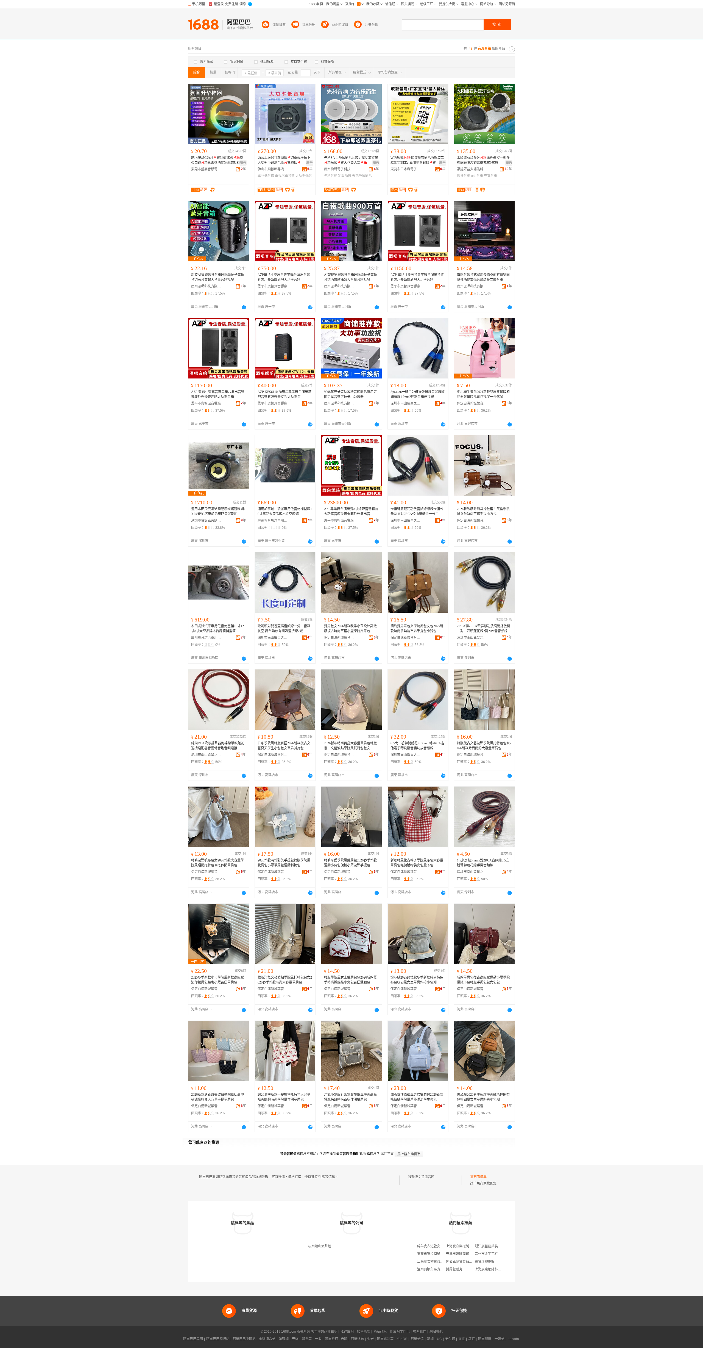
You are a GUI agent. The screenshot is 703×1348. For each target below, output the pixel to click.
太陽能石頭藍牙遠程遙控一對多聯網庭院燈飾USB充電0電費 (483, 160)
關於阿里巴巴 (400, 1331)
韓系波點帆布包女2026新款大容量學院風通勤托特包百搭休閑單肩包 (217, 862)
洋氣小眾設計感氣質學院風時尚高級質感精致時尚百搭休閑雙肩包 (350, 1097)
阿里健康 (484, 1339)
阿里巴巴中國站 (244, 1339)
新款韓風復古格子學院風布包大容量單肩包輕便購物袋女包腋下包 (416, 862)
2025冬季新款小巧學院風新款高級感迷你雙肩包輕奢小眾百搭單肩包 (217, 980)
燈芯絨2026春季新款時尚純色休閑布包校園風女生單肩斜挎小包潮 (483, 1097)
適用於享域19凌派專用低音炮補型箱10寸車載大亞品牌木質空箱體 (285, 511)
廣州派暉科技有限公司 (206, 286)
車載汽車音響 (285, 176)
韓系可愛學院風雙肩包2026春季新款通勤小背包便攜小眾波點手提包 (350, 862)
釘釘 (471, 1339)
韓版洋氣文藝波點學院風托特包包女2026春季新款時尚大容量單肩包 (285, 980)
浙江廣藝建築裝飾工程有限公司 (498, 1246)
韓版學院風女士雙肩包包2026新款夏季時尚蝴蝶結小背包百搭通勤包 (350, 980)
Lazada (513, 1339)
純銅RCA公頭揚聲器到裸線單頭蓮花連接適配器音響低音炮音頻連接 (217, 745)
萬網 (430, 1339)
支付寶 (450, 1339)
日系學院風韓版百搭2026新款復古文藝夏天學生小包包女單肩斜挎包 (284, 745)
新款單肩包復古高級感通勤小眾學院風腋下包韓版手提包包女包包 (483, 980)
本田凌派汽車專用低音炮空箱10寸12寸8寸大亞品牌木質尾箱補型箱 (217, 628)
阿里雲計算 (385, 1339)
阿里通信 (417, 1339)
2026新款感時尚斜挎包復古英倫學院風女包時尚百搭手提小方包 (483, 511)
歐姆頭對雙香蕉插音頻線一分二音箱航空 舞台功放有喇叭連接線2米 (284, 628)
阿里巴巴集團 (193, 1339)
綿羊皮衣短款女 (428, 1246)
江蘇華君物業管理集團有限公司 (440, 1262)
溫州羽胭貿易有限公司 (433, 1269)
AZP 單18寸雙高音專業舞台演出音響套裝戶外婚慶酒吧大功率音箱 (417, 277)
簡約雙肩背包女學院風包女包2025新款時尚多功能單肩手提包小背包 (416, 628)
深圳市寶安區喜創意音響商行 (206, 520)
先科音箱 (330, 176)
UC (439, 1339)
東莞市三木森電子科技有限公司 (405, 169)
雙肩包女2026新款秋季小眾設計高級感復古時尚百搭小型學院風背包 (350, 628)
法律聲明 (347, 1331)
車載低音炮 (266, 176)
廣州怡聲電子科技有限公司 (339, 169)
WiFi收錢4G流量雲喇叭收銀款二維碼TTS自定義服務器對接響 (417, 160)
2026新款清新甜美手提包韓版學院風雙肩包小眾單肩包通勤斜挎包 (284, 862)
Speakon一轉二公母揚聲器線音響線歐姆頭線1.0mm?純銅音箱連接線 (417, 394)
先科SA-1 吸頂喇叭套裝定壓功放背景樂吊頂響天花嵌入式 (351, 160)
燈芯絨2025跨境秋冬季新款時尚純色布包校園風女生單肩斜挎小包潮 (416, 980)
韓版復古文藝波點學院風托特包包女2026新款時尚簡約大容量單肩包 (484, 745)
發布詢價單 (478, 1177)
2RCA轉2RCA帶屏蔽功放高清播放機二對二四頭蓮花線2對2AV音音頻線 (483, 628)
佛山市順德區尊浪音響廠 (273, 169)
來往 (461, 1339)
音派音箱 (427, 1177)
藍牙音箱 (463, 176)
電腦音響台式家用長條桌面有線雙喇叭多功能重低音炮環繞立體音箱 (483, 277)
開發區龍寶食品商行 (461, 1262)
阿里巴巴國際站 (217, 1339)
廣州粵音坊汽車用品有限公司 (273, 520)
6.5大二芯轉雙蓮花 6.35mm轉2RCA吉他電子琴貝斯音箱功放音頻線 (417, 745)
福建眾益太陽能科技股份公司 (472, 169)
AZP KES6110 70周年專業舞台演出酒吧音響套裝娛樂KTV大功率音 (284, 394)
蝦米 (370, 1339)
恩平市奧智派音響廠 (272, 286)
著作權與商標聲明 (324, 1331)
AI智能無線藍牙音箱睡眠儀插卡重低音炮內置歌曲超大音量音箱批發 (350, 277)
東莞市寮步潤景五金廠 (433, 1254)
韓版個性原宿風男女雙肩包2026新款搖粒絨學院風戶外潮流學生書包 (416, 1097)
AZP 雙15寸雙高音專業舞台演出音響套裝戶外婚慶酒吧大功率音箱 (217, 394)
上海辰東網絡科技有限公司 (494, 1269)
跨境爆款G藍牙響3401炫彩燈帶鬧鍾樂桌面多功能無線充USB (217, 160)
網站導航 (436, 1331)
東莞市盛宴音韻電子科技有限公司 (206, 169)
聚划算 (307, 1339)
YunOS (402, 1339)
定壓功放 (344, 176)
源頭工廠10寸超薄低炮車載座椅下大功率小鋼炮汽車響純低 (284, 160)
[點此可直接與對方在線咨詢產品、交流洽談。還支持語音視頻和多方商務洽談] (244, 307)
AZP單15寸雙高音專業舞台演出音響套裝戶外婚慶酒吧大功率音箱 (284, 277)
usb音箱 (477, 176)
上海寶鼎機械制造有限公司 (466, 1246)
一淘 (318, 1339)
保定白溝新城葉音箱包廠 (472, 403)
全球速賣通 (267, 1339)
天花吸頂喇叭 (362, 176)
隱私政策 (380, 1331)
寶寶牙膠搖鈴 (485, 1262)
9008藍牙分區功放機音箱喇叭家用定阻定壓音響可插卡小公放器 (350, 394)
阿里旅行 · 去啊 (336, 1339)
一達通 (499, 1339)
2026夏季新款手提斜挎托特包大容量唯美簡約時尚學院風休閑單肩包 (284, 1097)
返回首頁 (387, 1154)
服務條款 (363, 1331)
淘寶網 (284, 1339)
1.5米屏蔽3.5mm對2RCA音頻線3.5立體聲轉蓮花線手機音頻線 (483, 862)
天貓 (295, 1339)
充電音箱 (490, 176)
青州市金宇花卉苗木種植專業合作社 (501, 1254)
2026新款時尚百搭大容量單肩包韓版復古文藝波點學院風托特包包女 (350, 745)
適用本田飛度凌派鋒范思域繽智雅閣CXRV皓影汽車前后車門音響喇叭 (218, 511)
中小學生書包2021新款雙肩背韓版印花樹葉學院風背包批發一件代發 (483, 394)
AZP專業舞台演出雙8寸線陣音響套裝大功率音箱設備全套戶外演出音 (351, 511)
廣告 (243, 163)
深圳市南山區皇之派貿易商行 (405, 403)
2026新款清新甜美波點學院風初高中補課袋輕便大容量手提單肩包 (217, 1097)
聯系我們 (419, 1331)
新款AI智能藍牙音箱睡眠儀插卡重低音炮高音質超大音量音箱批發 (217, 277)
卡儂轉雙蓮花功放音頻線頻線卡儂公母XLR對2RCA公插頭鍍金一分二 (416, 511)
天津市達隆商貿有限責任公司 (467, 1254)
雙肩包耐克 (454, 1269)
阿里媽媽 (357, 1339)
